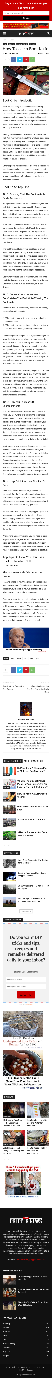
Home (5, 40)
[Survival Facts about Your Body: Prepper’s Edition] (9, 876)
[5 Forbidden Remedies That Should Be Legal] (9, 1292)
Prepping (19, 44)
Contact (30, 1370)
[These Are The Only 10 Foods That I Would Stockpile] (9, 1305)
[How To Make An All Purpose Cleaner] (9, 796)
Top (37, 658)
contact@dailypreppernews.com (31, 1259)
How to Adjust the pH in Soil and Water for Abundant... (37, 1123)
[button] (48, 33)
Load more (25, 911)
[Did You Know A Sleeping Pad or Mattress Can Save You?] (9, 771)
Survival (32, 44)
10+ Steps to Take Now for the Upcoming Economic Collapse (12, 1123)
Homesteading (8, 1144)
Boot (12, 658)
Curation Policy (39, 1367)
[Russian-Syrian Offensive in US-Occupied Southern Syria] (9, 902)
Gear (12, 40)
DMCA (21, 1370)
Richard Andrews (12, 53)
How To (6, 800)
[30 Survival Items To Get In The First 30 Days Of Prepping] (9, 889)
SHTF (25, 44)
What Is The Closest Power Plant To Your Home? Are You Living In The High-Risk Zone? (32, 784)
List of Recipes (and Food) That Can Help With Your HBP (13, 1151)
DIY (4, 826)
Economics (7, 1117)
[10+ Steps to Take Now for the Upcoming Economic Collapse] (14, 1110)
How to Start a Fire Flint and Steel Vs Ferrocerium (37, 1151)
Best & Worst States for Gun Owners (13, 687)
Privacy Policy (26, 1367)
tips (31, 658)
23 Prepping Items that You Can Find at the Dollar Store (38, 689)
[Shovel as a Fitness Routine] (9, 822)
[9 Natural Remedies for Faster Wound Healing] (9, 835)
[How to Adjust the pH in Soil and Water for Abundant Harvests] (38, 1110)
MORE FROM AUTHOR (33, 761)
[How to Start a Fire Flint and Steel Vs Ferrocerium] (38, 1138)
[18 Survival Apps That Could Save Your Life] (9, 1280)
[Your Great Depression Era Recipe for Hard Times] (9, 863)
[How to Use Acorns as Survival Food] (9, 809)
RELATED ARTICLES (12, 761)
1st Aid (5, 839)
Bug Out (6, 775)
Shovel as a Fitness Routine (31, 819)
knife (19, 658)
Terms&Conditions (12, 1367)
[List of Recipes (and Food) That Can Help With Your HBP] (14, 1138)
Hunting (11, 44)
